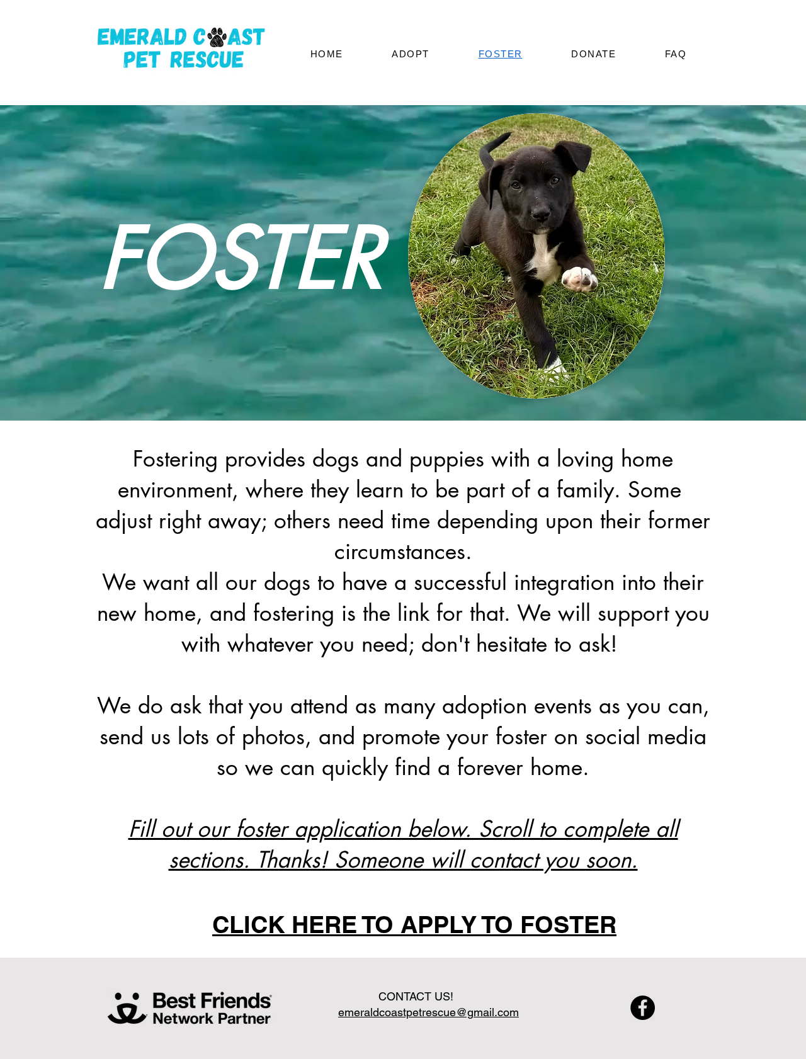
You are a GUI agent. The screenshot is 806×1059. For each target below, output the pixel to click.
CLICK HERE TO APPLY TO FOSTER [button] (414, 924)
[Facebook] (642, 1007)
